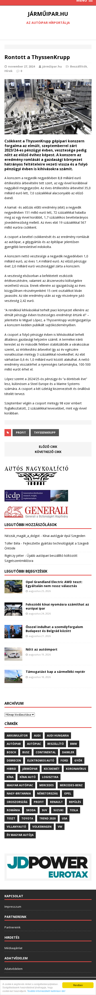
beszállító (55, 744)
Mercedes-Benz (71, 785)
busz (25, 752)
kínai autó (28, 777)
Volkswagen (42, 827)
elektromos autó (40, 760)
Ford (64, 760)
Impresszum (12, 907)
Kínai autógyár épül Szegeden (64, 536)
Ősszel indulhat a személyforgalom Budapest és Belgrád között (54, 629)
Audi (37, 735)
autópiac (34, 744)
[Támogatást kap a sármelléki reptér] (13, 680)
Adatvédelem (13, 969)
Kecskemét (52, 769)
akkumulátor (17, 735)
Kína (10, 777)
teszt (11, 818)
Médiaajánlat (13, 948)
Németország (47, 793)
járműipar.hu (52, 66)
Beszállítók (78, 66)
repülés (75, 802)
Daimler (68, 752)
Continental (46, 752)
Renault (56, 802)
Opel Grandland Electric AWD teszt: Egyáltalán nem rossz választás (54, 584)
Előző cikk (48, 446)
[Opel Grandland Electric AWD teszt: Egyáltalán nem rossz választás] (13, 590)
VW (60, 827)
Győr (78, 760)
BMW (73, 744)
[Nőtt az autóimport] (13, 658)
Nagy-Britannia (19, 793)
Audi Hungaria (58, 735)
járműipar (30, 769)
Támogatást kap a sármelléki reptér (55, 671)
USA (64, 818)
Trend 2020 (47, 818)
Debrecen (14, 760)
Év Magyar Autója (20, 835)
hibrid (11, 769)
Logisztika (50, 777)
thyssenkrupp (45, 432)
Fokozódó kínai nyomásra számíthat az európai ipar (57, 606)
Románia (13, 810)
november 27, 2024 (21, 66)
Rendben (78, 985)
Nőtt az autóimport (41, 649)
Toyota (27, 818)
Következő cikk (48, 452)
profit (21, 432)
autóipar (14, 744)
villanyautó (16, 827)
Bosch (11, 752)
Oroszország (17, 802)
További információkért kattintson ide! (46, 991)
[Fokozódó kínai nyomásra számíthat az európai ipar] (13, 613)
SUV (44, 810)
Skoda (30, 810)
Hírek (8, 71)
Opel (67, 793)
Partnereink (12, 927)
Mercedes (46, 785)
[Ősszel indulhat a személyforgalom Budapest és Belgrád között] (13, 635)
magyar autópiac (20, 785)
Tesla (74, 810)
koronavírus (76, 769)
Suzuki (58, 810)
